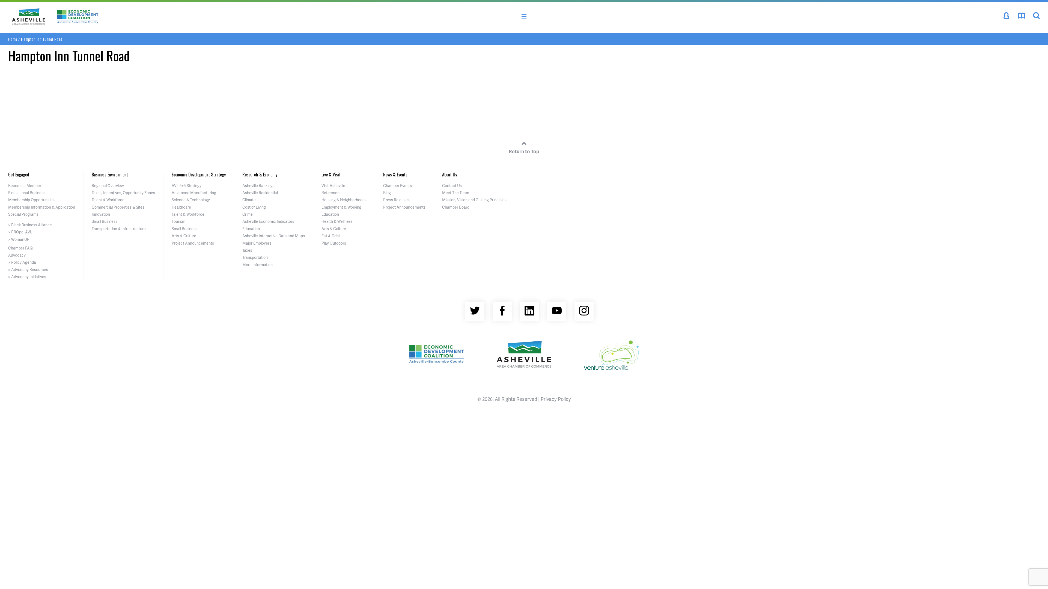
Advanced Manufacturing (194, 192)
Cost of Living (254, 207)
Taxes (247, 250)
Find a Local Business (26, 192)
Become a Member (24, 185)
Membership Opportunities (31, 199)
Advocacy (17, 255)
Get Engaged (18, 174)
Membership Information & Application (41, 207)
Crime (247, 214)
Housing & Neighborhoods (344, 199)
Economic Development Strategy (199, 174)
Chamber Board (455, 207)
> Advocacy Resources (28, 269)
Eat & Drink (331, 235)
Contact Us (452, 185)
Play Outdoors (333, 243)
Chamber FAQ (20, 248)
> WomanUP (18, 239)
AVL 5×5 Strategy (186, 185)
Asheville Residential (260, 192)
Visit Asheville (333, 185)
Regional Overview (108, 185)
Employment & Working (341, 207)
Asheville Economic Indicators (268, 221)
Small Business (104, 221)
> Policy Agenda (22, 262)
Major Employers (256, 243)
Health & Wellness (337, 221)
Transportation (255, 257)
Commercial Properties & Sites (118, 207)
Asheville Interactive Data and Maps (273, 235)
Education (251, 228)
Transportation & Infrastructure (119, 228)
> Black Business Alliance (30, 224)
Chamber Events (397, 185)
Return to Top (524, 151)
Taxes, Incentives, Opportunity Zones (123, 192)
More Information (257, 264)
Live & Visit (331, 174)
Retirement (331, 192)
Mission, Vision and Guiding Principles (474, 199)
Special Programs (23, 214)
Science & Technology (191, 199)
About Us (449, 174)
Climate (249, 199)
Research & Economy (259, 174)
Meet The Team (455, 192)
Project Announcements (193, 243)
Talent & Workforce (108, 199)
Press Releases (396, 199)
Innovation (101, 214)
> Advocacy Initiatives (27, 276)
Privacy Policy (556, 398)
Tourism (178, 221)
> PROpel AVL (20, 232)
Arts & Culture (184, 235)
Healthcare (181, 207)
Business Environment (110, 174)
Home (12, 39)
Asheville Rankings (258, 185)
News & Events (395, 174)
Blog (387, 192)
